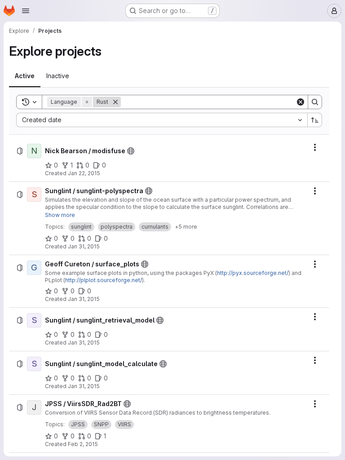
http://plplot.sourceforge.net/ (103, 280)
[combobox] (161, 120)
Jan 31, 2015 (84, 246)
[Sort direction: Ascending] (315, 120)
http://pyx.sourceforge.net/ (252, 273)
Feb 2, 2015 (83, 444)
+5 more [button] (186, 226)
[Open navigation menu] (25, 11)
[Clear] (300, 102)
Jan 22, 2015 (84, 173)
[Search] (315, 102)
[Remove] (115, 102)
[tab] (24, 76)
